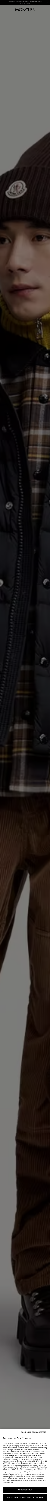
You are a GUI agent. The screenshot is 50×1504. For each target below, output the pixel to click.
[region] (25, 1466)
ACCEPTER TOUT (25, 1490)
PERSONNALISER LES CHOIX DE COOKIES (25, 1497)
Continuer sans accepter (33, 1432)
